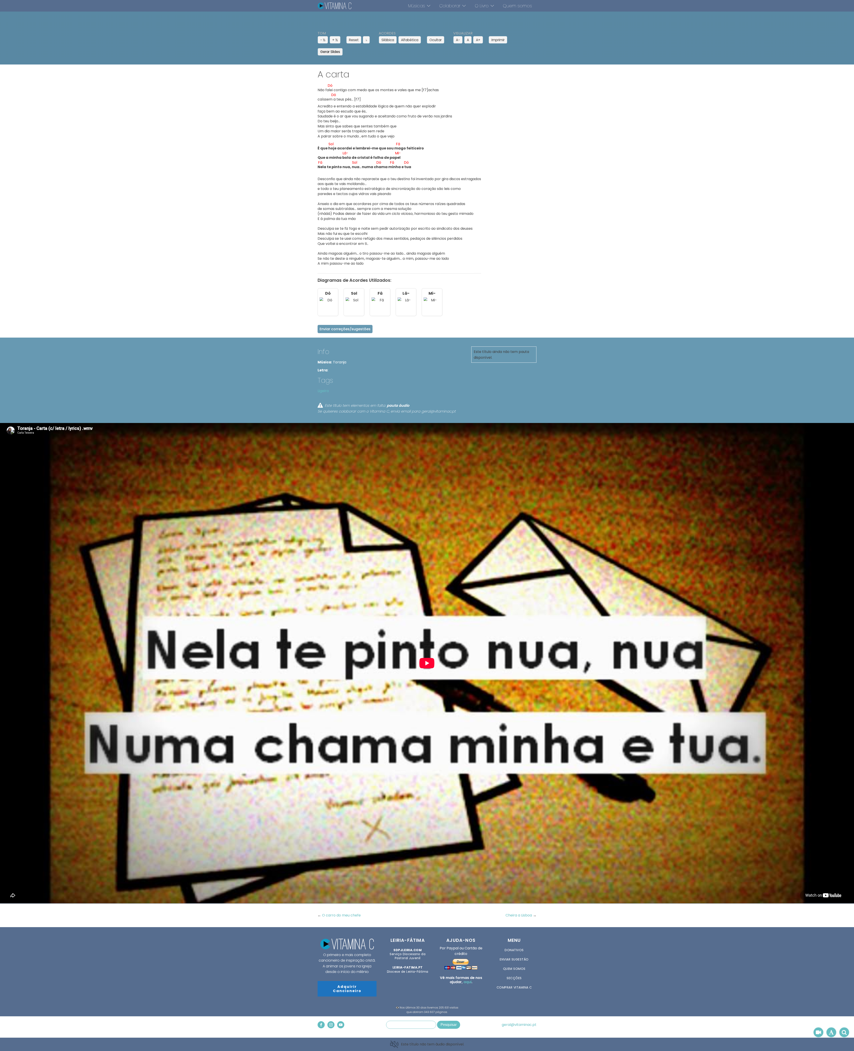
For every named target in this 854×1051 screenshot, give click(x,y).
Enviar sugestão (514, 959)
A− (458, 40)
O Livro (482, 6)
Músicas (416, 6)
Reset (354, 40)
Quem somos (517, 6)
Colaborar (449, 6)
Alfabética (409, 40)
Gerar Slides (330, 51)
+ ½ (335, 40)
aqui (467, 982)
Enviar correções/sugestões (345, 329)
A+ (478, 40)
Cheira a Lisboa (519, 915)
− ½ (322, 40)
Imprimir (498, 40)
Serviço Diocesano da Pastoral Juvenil (407, 954)
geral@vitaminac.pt (519, 1024)
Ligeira (323, 390)
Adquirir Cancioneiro (347, 988)
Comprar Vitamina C (514, 987)
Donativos (514, 950)
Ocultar (435, 40)
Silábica (387, 40)
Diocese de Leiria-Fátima (407, 969)
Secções (514, 978)
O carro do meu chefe (341, 915)
